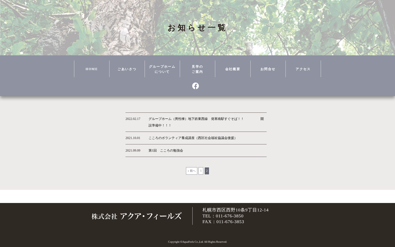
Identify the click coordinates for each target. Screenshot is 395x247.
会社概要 (232, 69)
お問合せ (268, 69)
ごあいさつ (126, 69)
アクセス (303, 69)
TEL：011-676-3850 (223, 215)
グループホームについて (162, 69)
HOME (92, 69)
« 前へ (192, 170)
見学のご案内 (197, 69)
